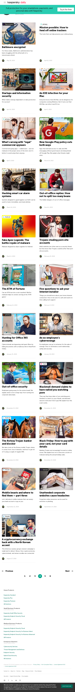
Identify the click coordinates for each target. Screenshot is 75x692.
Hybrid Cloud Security (10, 655)
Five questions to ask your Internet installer (54, 290)
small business (9, 70)
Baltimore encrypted (13, 47)
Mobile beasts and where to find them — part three (17, 494)
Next (67, 571)
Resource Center (29, 671)
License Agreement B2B (10, 666)
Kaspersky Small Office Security (13, 613)
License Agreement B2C (59, 664)
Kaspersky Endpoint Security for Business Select (18, 631)
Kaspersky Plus (8, 598)
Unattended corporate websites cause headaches (54, 494)
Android (45, 119)
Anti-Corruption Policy (46, 664)
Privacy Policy (36, 664)
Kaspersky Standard (10, 595)
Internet (45, 469)
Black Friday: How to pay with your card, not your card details (56, 443)
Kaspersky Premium (9, 601)
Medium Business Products (13, 623)
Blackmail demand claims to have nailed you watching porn (55, 389)
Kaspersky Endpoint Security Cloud (14, 616)
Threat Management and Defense (14, 649)
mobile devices (10, 364)
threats (7, 469)
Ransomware (9, 24)
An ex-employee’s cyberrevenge (49, 339)
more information (34, 689)
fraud (44, 364)
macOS (44, 70)
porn (44, 217)
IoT (6, 170)
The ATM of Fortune (13, 288)
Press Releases (38, 671)
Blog (23, 671)
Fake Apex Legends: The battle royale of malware (16, 241)
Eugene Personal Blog (15, 676)
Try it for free (66, 9)
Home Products (9, 590)
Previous (9, 571)
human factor (46, 315)
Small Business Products (12, 608)
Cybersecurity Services (10, 646)
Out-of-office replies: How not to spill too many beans (54, 195)
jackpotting (9, 266)
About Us (13, 671)
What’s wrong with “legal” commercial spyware (16, 143)
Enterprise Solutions (10, 641)
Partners (19, 671)
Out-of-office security (14, 386)
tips (43, 266)
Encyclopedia (25, 676)
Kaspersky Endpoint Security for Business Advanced (19, 634)
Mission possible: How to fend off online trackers (53, 29)
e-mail (44, 170)
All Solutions (7, 604)
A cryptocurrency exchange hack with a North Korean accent (17, 542)
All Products (7, 619)
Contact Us (6, 671)
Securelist (6, 676)
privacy (44, 24)
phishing (8, 315)
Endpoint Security (9, 652)
